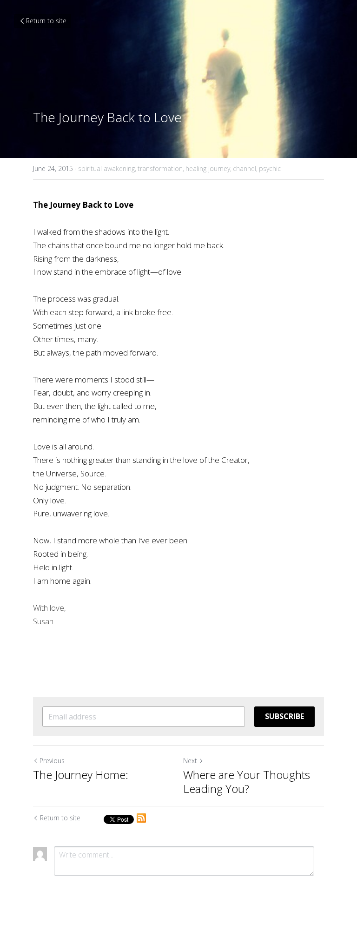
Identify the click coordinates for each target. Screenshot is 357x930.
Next (190, 760)
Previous (52, 760)
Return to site (46, 20)
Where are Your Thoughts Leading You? (246, 782)
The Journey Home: (80, 775)
